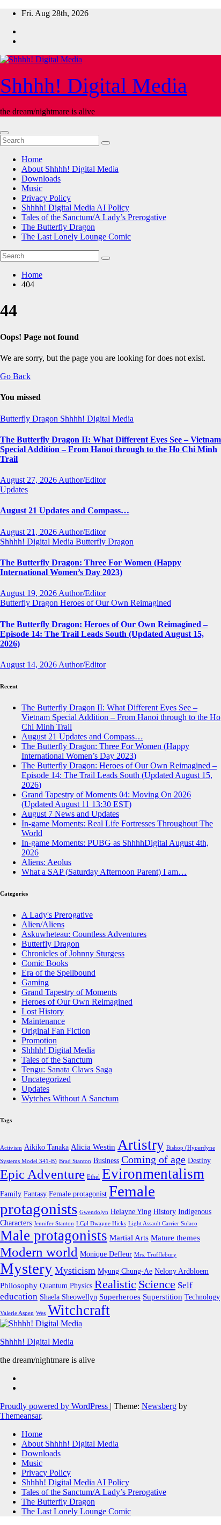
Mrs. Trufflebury (155, 1255)
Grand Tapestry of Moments (69, 992)
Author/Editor (82, 479)
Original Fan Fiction (55, 1030)
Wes (41, 1313)
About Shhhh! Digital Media (70, 168)
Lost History (42, 1011)
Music (31, 188)
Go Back (15, 376)
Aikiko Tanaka (46, 1147)
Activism (11, 1148)
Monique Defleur (106, 1254)
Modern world (39, 1251)
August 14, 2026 (29, 664)
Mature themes (175, 1237)
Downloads (41, 178)
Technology (202, 1297)
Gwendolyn (93, 1212)
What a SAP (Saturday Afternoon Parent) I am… (104, 871)
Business (106, 1161)
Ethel (93, 1177)
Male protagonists (53, 1236)
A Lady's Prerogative (57, 914)
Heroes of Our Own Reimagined (115, 602)
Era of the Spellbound (58, 972)
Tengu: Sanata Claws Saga (66, 1069)
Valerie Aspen (17, 1313)
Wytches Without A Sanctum (70, 1098)
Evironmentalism (153, 1174)
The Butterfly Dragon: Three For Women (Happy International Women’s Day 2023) (90, 567)
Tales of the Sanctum (56, 1059)
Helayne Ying (130, 1212)
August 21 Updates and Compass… (64, 510)
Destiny (199, 1161)
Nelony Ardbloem (181, 1271)
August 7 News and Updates (70, 813)
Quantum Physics (66, 1286)
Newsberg (159, 1406)
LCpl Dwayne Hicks (101, 1223)
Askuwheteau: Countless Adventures (83, 934)
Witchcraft (79, 1310)
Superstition (162, 1296)
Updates (14, 489)
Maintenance (43, 1021)
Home (31, 159)
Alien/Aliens (42, 924)
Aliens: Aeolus (46, 862)
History (164, 1212)
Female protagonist (78, 1194)
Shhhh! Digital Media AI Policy (75, 207)
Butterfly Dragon (30, 418)
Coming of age (153, 1159)
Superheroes (120, 1296)
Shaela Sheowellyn (68, 1297)
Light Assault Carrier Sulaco (162, 1223)
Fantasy (35, 1194)
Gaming (35, 982)
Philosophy (19, 1285)
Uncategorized (46, 1079)
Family (10, 1194)
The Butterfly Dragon (58, 226)
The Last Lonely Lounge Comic (76, 236)
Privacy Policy (46, 197)
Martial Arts (129, 1237)
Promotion (39, 1040)
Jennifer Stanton (54, 1223)
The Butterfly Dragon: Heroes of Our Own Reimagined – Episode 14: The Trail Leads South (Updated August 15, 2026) (104, 634)
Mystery (26, 1268)
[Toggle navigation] (4, 132)
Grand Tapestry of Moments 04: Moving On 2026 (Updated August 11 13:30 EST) (106, 799)
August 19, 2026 (29, 593)
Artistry (140, 1145)
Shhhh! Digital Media (93, 86)
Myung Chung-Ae (125, 1271)
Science (156, 1284)
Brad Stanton (75, 1161)
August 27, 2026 (29, 479)
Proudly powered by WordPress (55, 1406)
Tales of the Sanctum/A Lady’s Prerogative (93, 217)
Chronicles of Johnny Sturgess (72, 953)
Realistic (115, 1284)
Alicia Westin (93, 1146)
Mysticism (75, 1270)
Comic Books (44, 963)
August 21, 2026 (29, 531)
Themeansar (20, 1415)
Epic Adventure (42, 1174)
